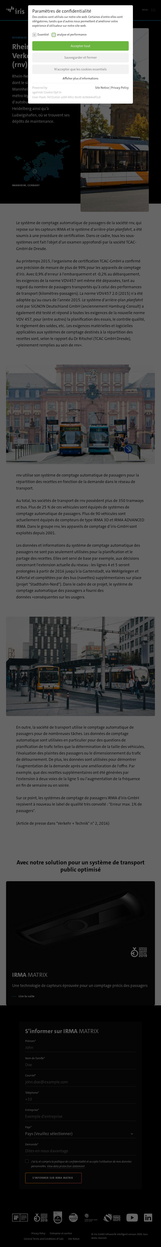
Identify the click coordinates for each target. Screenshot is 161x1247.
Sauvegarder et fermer (80, 57)
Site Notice (102, 88)
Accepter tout (80, 46)
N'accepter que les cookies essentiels (80, 69)
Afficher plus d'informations (80, 78)
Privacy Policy (120, 88)
